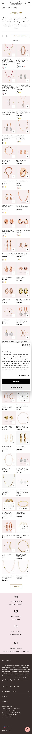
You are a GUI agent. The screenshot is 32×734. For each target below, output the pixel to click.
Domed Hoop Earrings (20, 278)
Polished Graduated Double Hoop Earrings (8, 207)
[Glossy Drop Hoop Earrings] (23, 152)
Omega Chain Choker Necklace (22, 427)
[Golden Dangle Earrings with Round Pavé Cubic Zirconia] (23, 481)
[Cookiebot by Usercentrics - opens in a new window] (22, 345)
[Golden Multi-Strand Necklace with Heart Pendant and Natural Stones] (9, 76)
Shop (9, 7)
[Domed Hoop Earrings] (23, 268)
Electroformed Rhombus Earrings (8, 231)
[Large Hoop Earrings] (9, 311)
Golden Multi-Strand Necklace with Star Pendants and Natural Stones (8, 61)
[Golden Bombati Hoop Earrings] (9, 418)
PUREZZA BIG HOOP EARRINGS (8, 555)
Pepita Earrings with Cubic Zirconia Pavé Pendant (9, 137)
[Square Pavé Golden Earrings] (9, 333)
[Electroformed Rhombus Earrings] (9, 221)
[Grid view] (3, 36)
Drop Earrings (7, 277)
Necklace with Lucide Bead (21, 136)
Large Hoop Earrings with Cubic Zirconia (7, 406)
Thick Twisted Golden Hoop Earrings (6, 448)
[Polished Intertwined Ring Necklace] (23, 197)
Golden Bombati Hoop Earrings (7, 427)
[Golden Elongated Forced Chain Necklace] (9, 481)
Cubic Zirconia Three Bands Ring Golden (22, 406)
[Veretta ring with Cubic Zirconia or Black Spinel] (23, 50)
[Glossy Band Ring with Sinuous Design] (23, 172)
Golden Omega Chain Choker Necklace (21, 555)
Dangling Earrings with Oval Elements (8, 254)
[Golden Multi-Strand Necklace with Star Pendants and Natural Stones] (9, 50)
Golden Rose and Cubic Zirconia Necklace (8, 577)
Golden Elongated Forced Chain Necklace (8, 491)
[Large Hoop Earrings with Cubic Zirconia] (9, 396)
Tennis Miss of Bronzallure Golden (21, 514)
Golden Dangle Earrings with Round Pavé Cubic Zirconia (22, 491)
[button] (3, 3)
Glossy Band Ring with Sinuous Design (22, 182)
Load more (16, 586)
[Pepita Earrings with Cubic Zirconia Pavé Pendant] (9, 127)
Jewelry (15, 7)
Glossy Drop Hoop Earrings (22, 161)
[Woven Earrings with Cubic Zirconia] (23, 245)
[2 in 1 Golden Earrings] (23, 438)
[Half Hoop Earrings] (23, 221)
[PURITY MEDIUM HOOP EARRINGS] (23, 333)
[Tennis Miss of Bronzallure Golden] (23, 504)
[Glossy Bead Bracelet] (9, 152)
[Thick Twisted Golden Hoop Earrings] (9, 438)
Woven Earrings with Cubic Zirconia (23, 254)
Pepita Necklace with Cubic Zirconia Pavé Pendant (23, 112)
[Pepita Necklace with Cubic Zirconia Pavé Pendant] (23, 102)
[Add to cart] (27, 273)
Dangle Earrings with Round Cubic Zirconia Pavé (22, 469)
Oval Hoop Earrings (9, 535)
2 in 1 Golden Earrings (21, 447)
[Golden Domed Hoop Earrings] (23, 291)
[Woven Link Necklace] (9, 459)
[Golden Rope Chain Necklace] (23, 567)
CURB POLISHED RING (22, 535)
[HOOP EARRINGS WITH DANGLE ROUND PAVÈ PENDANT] (23, 311)
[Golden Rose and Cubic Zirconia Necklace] (9, 567)
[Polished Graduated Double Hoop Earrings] (9, 197)
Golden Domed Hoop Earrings (23, 300)
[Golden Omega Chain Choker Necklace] (23, 546)
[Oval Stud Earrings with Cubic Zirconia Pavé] (23, 76)
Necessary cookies (16, 387)
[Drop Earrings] (9, 268)
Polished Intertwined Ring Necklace (22, 207)
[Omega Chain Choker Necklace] (23, 418)
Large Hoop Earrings (6, 320)
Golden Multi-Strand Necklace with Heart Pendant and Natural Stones (9, 87)
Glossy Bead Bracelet (6, 161)
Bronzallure (8, 731)
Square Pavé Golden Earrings (8, 342)
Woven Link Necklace (6, 469)
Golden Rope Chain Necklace (22, 576)
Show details (22, 375)
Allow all (16, 381)
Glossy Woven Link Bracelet (8, 181)
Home (3, 7)
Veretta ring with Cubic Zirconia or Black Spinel (22, 60)
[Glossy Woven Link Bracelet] (9, 172)
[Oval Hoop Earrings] (9, 526)
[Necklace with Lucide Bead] (23, 127)
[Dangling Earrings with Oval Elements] (9, 245)
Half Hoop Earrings (23, 230)
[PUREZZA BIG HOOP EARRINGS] (9, 546)
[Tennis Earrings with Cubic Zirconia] (9, 102)
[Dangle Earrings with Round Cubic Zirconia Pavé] (23, 459)
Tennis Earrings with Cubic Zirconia (9, 112)
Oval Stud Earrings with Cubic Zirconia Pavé (23, 86)
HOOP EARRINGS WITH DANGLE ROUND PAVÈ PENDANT (23, 321)
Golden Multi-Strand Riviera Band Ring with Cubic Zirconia (7, 514)
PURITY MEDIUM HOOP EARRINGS (23, 342)
